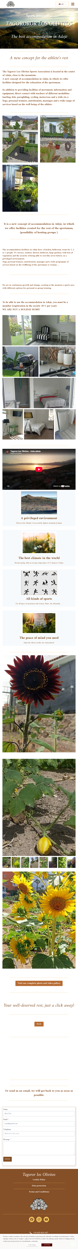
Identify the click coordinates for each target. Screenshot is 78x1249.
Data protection (39, 1186)
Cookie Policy (39, 1180)
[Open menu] (73, 4)
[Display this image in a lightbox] (20, 139)
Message (7, 1139)
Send (7, 1159)
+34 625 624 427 (40, 1233)
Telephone (7, 1129)
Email (6, 1119)
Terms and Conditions (39, 1192)
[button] (6, 862)
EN (62, 4)
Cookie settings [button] (32, 1245)
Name (5, 1109)
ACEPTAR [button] (47, 1245)
